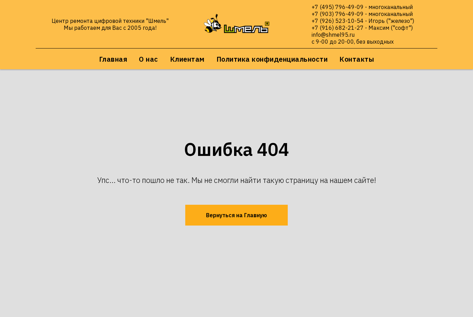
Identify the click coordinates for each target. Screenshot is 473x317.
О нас (148, 59)
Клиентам (187, 59)
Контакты (356, 59)
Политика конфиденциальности (272, 59)
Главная (113, 59)
